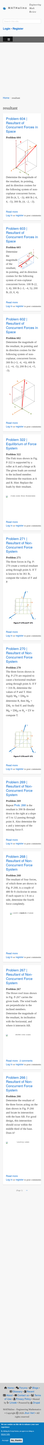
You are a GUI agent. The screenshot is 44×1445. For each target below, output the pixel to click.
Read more (12, 211)
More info (5, 1434)
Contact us (23, 1395)
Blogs (35, 1387)
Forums (23, 1387)
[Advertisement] (22, 68)
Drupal (36, 1402)
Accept (5, 1440)
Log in (9, 215)
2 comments (26, 1060)
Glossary (17, 1391)
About (9, 1395)
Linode (13, 1402)
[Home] (5, 8)
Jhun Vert (29, 1413)
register (20, 215)
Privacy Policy (23, 1399)
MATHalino (17, 8)
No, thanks (16, 1440)
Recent (30, 1391)
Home (6, 97)
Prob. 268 (20, 805)
